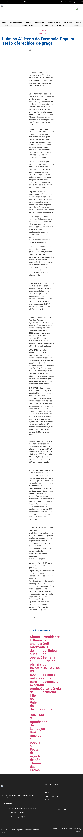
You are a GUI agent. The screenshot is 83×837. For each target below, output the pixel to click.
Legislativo (27, 25)
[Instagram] (65, 815)
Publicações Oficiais (30, 2)
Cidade (28, 22)
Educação (39, 22)
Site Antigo (48, 800)
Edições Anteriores (7, 2)
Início (4, 22)
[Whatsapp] (71, 815)
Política (60, 25)
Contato (18, 2)
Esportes (68, 22)
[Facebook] (52, 815)
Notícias (47, 792)
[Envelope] (58, 815)
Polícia (45, 25)
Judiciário (9, 25)
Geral (78, 22)
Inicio (46, 789)
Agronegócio (16, 22)
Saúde (76, 25)
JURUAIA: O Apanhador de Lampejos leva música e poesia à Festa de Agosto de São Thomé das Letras (38, 742)
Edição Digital (54, 22)
